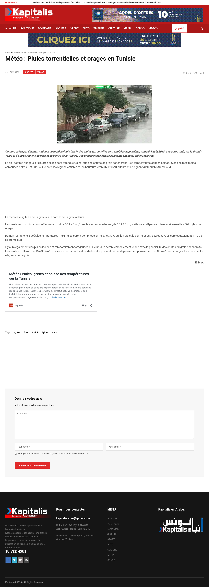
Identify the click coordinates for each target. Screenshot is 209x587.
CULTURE (112, 549)
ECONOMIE (113, 529)
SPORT (111, 539)
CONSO (111, 560)
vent (55, 332)
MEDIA (110, 555)
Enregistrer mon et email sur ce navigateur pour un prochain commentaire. (53, 453)
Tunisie (40, 72)
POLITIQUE (113, 523)
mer (26, 332)
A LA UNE (112, 518)
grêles (17, 332)
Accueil (8, 52)
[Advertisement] (97, 193)
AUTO (110, 544)
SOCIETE (29, 72)
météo (36, 332)
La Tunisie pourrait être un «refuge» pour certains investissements (103, 2)
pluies (45, 332)
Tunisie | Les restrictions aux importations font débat (46, 2)
